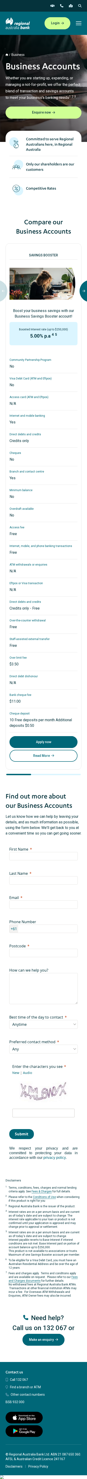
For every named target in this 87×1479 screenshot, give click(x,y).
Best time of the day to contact (36, 1017)
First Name (18, 849)
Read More (41, 756)
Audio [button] (27, 1072)
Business (18, 55)
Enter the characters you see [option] (37, 1066)
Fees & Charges (42, 1191)
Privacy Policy (38, 1466)
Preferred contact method (32, 1041)
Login (55, 23)
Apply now (43, 742)
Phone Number (22, 921)
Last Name (18, 873)
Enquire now (41, 112)
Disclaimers (14, 1466)
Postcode (17, 946)
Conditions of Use (44, 1197)
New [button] (15, 1072)
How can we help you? (28, 970)
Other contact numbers (28, 1394)
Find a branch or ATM (25, 1387)
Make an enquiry (41, 1339)
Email (14, 897)
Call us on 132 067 (40, 1328)
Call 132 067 (19, 1380)
